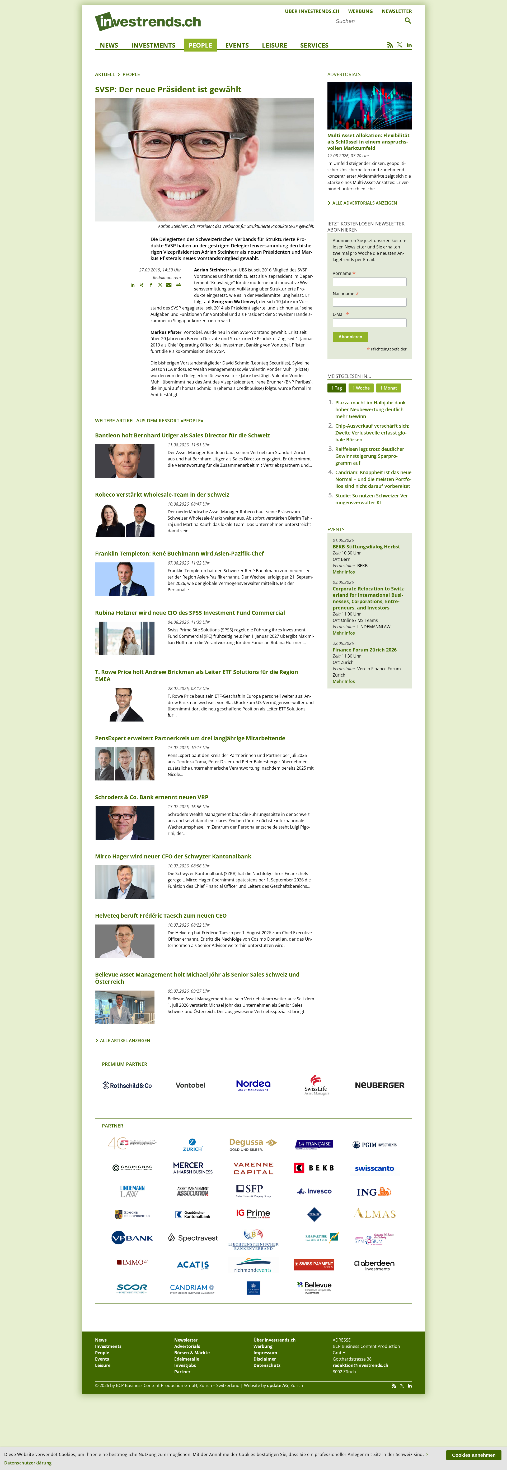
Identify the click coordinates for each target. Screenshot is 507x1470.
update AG (277, 1385)
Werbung (360, 11)
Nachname (346, 293)
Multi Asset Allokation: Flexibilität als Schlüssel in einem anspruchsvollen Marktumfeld (368, 141)
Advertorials (344, 74)
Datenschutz (266, 1365)
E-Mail (341, 314)
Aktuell (105, 74)
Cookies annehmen (474, 1455)
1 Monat (388, 388)
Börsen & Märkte (192, 1353)
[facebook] (148, 287)
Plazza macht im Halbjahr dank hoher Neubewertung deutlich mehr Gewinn (370, 409)
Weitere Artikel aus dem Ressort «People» (149, 420)
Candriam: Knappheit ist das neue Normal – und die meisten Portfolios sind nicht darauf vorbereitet (373, 479)
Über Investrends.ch (312, 11)
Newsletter (397, 11)
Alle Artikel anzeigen (125, 1040)
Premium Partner (124, 1064)
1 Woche (361, 388)
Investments (153, 45)
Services (314, 45)
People (200, 45)
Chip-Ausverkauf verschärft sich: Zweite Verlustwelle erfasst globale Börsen (372, 433)
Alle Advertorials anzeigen (364, 203)
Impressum (265, 1353)
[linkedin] (130, 287)
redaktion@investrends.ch (360, 1365)
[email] (167, 287)
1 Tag (336, 388)
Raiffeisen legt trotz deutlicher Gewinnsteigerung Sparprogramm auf (369, 456)
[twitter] (157, 287)
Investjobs (185, 1365)
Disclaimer (264, 1359)
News (109, 45)
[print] (176, 287)
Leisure (274, 45)
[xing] (139, 287)
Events (237, 45)
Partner (112, 1125)
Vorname (344, 273)
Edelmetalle (186, 1359)
